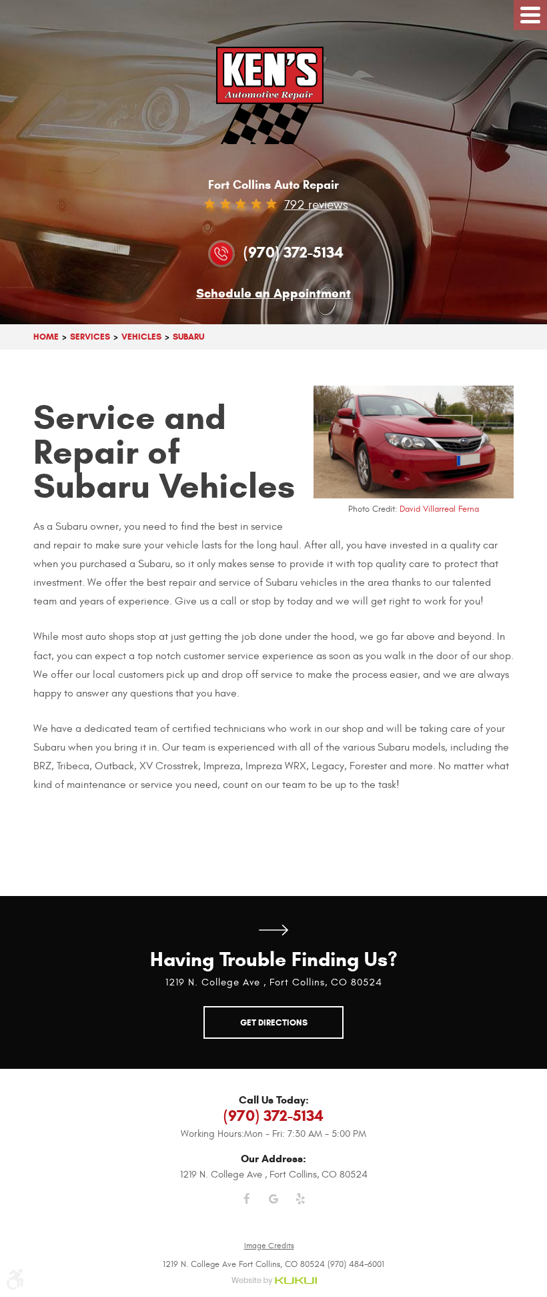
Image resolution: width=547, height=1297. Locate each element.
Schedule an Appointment (273, 294)
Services (90, 336)
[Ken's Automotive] (274, 95)
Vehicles (141, 336)
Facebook (246, 1207)
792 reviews (316, 204)
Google (273, 1207)
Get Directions (273, 929)
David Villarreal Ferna (439, 509)
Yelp (300, 1207)
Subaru (188, 336)
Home (46, 336)
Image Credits (269, 1246)
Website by (274, 1281)
